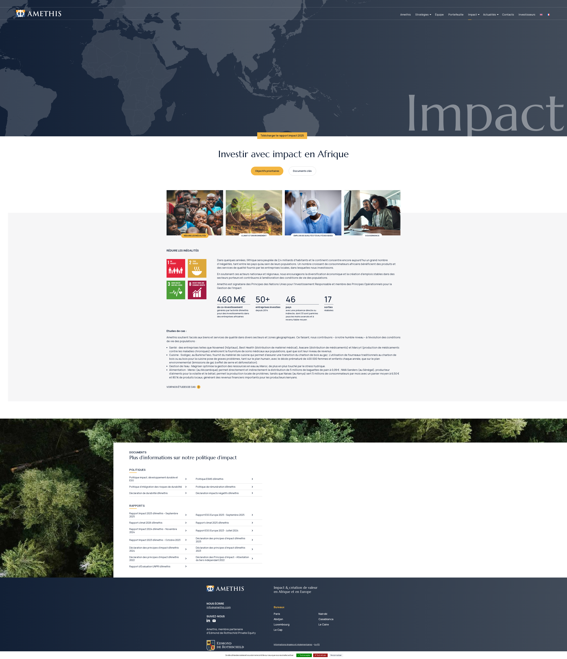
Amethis (405, 14)
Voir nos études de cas (181, 387)
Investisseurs (527, 14)
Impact (472, 14)
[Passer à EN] (541, 14)
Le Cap (278, 629)
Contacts (508, 14)
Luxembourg (281, 624)
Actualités (489, 14)
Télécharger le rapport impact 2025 (282, 135)
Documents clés (302, 171)
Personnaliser (336, 655)
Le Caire (323, 624)
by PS (317, 644)
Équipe (439, 14)
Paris (277, 614)
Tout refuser (321, 655)
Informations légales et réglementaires (293, 644)
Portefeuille (455, 14)
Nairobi (322, 614)
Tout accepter (304, 655)
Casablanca (325, 619)
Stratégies (422, 14)
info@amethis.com (219, 607)
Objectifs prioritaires (267, 171)
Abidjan (278, 619)
